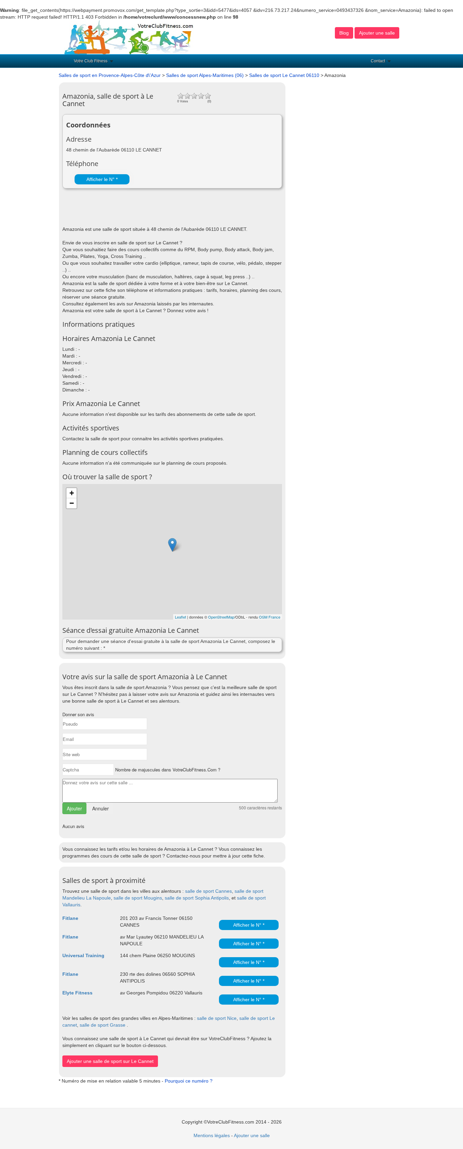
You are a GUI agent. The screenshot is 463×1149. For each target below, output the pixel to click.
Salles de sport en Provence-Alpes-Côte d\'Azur (110, 75)
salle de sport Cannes (208, 891)
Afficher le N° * (102, 179)
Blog (344, 33)
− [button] (71, 503)
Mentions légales (212, 1135)
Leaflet (180, 617)
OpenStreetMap (221, 617)
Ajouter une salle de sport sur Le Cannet (110, 1061)
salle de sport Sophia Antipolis (197, 898)
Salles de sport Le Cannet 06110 (284, 75)
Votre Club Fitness (90, 61)
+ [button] (71, 493)
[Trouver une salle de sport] (129, 37)
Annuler (100, 808)
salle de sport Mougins (138, 898)
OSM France (269, 617)
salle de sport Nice (217, 1018)
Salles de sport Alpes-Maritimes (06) (205, 75)
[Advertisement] (141, 209)
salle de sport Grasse (102, 1025)
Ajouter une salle (377, 33)
